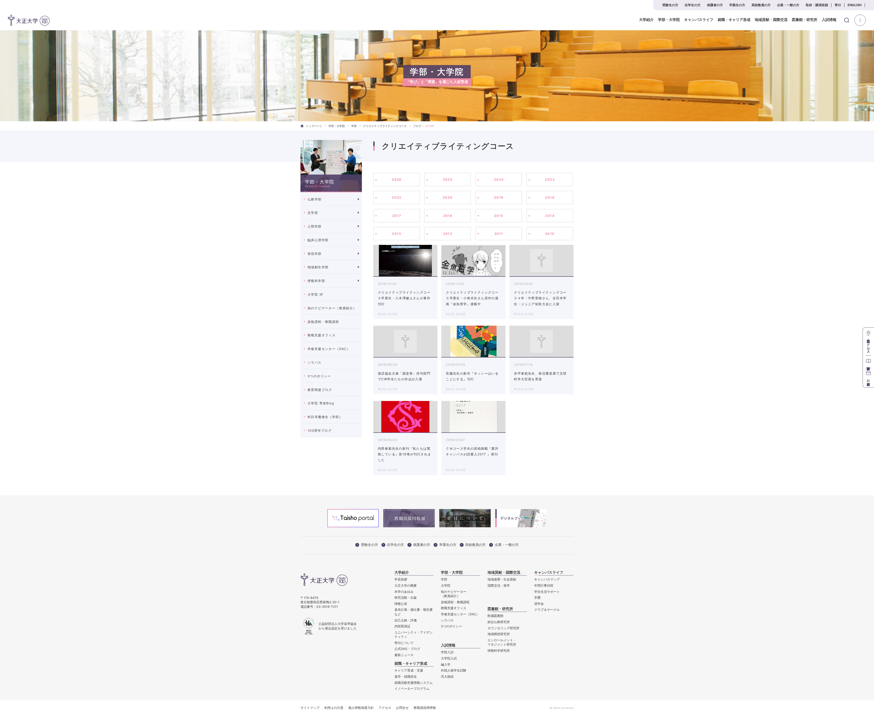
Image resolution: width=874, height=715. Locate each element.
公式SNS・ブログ (407, 649)
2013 (396, 234)
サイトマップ (310, 708)
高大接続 (447, 676)
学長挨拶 (400, 579)
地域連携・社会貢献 (502, 579)
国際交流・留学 (499, 585)
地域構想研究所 (499, 634)
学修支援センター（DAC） (328, 349)
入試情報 (829, 20)
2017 (396, 216)
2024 (499, 179)
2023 (550, 179)
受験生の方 (670, 5)
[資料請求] (868, 361)
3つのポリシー (319, 376)
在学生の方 (693, 5)
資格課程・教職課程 (323, 322)
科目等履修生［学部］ (325, 417)
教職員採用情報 (425, 708)
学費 (537, 597)
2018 (549, 197)
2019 (498, 197)
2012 (447, 234)
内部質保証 (402, 626)
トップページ (314, 126)
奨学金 (539, 604)
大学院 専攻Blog (320, 403)
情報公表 (400, 604)
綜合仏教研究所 (499, 622)
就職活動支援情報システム (413, 683)
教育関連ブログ (319, 390)
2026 (396, 179)
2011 (498, 234)
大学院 (312, 294)
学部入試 (447, 652)
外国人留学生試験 (453, 670)
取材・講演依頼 (817, 5)
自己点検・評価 (405, 620)
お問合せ (402, 708)
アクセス (385, 708)
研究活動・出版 (405, 597)
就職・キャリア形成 (734, 20)
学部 (354, 126)
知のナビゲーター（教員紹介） (332, 308)
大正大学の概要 (405, 585)
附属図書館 (495, 616)
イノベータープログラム (411, 688)
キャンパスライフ (698, 20)
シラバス (314, 362)
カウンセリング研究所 (503, 628)
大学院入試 (449, 658)
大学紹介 (646, 20)
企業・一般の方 (788, 5)
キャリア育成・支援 (408, 670)
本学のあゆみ (404, 591)
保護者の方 (715, 5)
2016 (447, 216)
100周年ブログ (319, 430)
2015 (498, 216)
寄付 (838, 5)
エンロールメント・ (502, 642)
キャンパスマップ (547, 579)
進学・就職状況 (405, 676)
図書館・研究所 (804, 20)
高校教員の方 (761, 5)
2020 (448, 197)
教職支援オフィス (321, 335)
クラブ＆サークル (547, 609)
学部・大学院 (669, 20)
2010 (550, 234)
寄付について (404, 643)
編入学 (445, 664)
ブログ (417, 126)
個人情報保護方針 (361, 708)
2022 (396, 197)
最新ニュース (404, 655)
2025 (448, 179)
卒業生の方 (737, 5)
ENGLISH (854, 5)
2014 (549, 216)
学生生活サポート (547, 591)
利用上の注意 (333, 708)
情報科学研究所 (499, 650)
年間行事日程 (543, 585)
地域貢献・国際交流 (771, 20)
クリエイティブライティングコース (385, 126)
